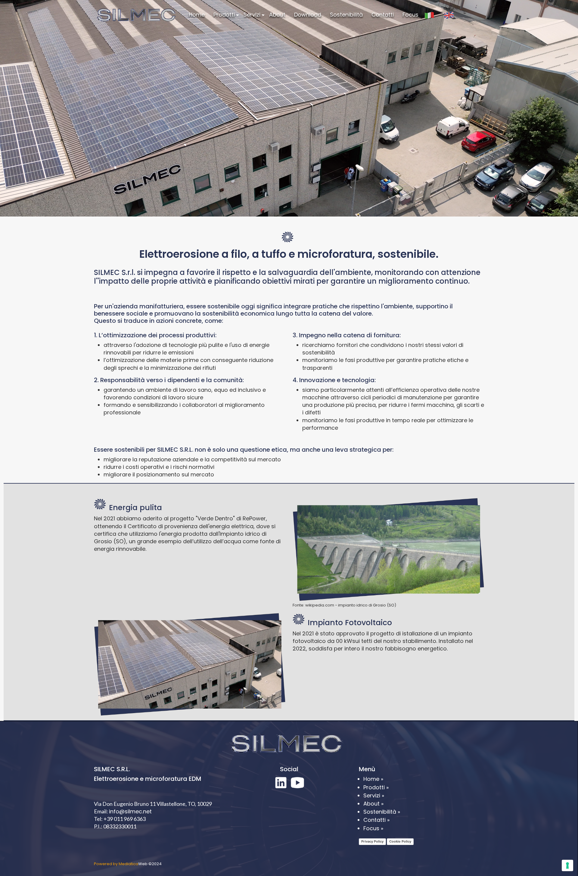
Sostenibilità (346, 14)
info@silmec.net (130, 811)
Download (307, 14)
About (277, 14)
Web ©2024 (128, 864)
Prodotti (224, 14)
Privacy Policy (372, 841)
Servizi (252, 14)
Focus (410, 14)
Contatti (382, 14)
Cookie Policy (400, 841)
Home (197, 14)
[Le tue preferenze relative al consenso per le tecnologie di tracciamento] (567, 865)
